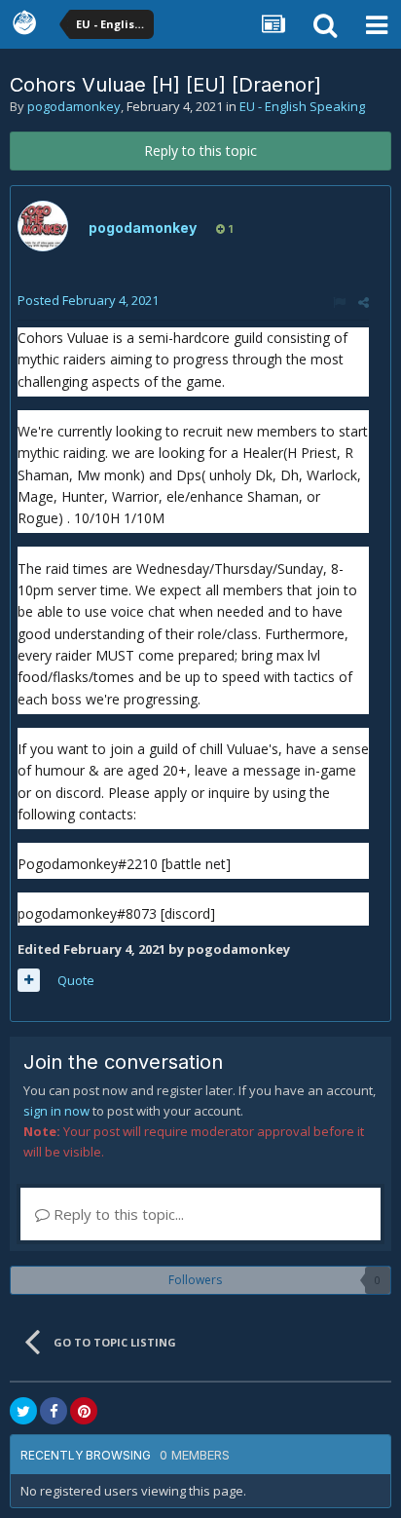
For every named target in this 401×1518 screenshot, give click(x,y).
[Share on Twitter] (23, 1410)
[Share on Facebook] (53, 1410)
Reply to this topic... (117, 1214)
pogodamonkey (74, 106)
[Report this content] (339, 302)
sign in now (56, 1111)
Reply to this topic (200, 150)
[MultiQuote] (29, 980)
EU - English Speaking (302, 106)
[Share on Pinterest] (83, 1410)
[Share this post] (363, 302)
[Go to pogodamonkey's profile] (43, 226)
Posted (88, 300)
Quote (75, 980)
